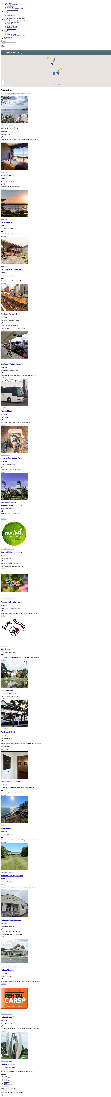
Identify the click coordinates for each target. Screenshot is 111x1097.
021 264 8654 (4, 461)
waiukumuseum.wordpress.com (8, 966)
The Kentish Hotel (8, 732)
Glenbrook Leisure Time (10, 314)
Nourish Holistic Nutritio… (11, 552)
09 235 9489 (4, 879)
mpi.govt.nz (3, 825)
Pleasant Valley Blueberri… (11, 602)
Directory (6, 11)
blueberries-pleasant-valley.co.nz (8, 598)
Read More (3, 142)
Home (5, 1)
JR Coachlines (6, 411)
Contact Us (6, 38)
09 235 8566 (4, 973)
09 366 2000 (4, 131)
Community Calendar (12, 34)
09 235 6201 (4, 923)
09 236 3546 (4, 367)
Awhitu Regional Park (9, 128)
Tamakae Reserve (7, 691)
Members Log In (8, 37)
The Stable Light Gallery (10, 781)
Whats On (6, 31)
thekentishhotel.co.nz (6, 728)
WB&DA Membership (12, 4)
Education (9, 16)
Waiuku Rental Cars (8, 1017)
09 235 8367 (4, 735)
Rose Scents (5, 649)
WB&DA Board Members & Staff (15, 8)
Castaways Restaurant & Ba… (12, 270)
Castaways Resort (7, 222)
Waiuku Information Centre (11, 920)
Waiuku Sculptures (11, 29)
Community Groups (11, 15)
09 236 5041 (4, 178)
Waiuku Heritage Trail (12, 26)
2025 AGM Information (12, 10)
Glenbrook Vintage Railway (11, 364)
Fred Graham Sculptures (6, 1061)
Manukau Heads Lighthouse (11, 505)
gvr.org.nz (3, 360)
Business (9, 14)
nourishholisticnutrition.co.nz (7, 549)
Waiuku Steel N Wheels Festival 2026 (16, 35)
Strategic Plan (10, 7)
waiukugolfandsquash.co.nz (7, 872)
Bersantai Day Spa (8, 175)
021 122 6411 (4, 605)
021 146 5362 (4, 784)
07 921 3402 (4, 831)
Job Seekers (6, 30)
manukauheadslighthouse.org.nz (8, 502)
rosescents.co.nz (4, 646)
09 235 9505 (4, 317)
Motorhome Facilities (12, 27)
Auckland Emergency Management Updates (17, 20)
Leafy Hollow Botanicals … (11, 458)
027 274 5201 (4, 414)
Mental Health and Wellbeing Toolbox (16, 18)
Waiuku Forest (6, 828)
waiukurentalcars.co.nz (6, 1014)
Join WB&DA (10, 6)
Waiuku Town (7, 19)
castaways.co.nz (4, 172)
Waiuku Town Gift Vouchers (13, 22)
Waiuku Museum (7, 970)
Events (8, 33)
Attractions (9, 23)
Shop (8, 12)
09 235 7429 (4, 1020)
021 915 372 (4, 555)
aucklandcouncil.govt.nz (6, 125)
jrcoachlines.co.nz (5, 407)
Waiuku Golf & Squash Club (12, 876)
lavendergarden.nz (5, 455)
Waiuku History (10, 25)
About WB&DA (8, 3)
